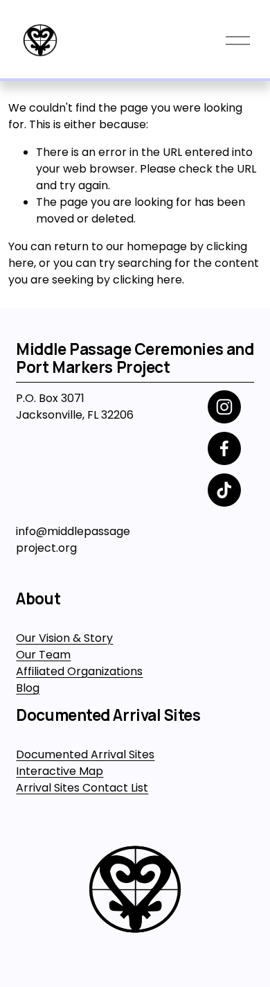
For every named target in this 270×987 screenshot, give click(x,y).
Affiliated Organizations (79, 671)
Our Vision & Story (64, 638)
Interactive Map (59, 771)
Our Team (43, 655)
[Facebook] (224, 448)
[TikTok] (224, 490)
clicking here (147, 280)
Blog (27, 688)
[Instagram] (224, 406)
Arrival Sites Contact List (82, 788)
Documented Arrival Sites (85, 754)
